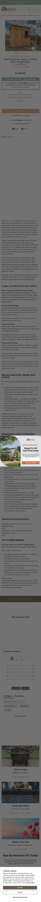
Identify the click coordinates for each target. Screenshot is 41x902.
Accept (20, 887)
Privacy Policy (30, 882)
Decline (20, 892)
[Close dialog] (40, 436)
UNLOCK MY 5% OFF (31, 462)
